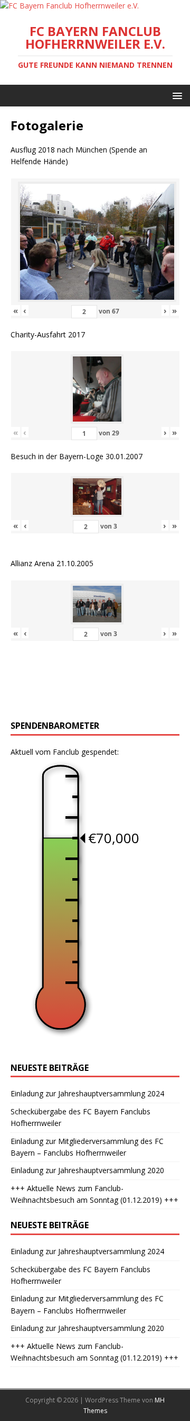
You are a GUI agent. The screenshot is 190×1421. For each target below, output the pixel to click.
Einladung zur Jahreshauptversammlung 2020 (87, 1170)
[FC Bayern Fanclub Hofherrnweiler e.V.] (69, 6)
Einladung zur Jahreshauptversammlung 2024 (87, 1093)
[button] (175, 95)
